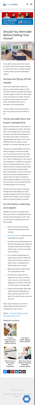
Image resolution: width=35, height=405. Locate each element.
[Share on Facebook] (5, 371)
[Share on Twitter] (8, 371)
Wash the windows (14, 235)
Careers (21, 390)
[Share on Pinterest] (12, 371)
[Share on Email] (20, 371)
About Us (14, 390)
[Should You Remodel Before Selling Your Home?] (17, 51)
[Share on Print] (24, 371)
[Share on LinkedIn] (16, 371)
